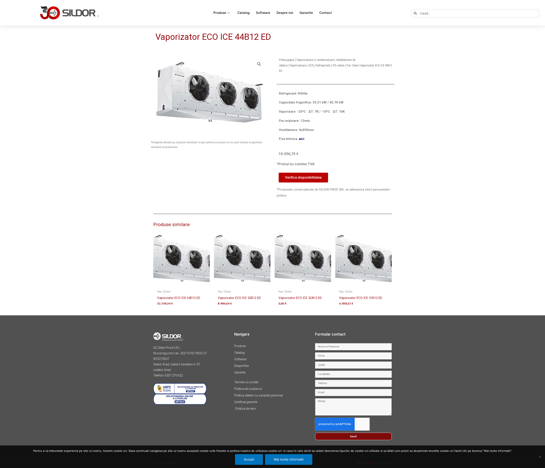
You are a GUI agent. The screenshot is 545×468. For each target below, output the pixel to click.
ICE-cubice (338, 65)
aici (301, 139)
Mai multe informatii (289, 459)
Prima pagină (286, 60)
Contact (325, 13)
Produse (219, 13)
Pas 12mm (352, 65)
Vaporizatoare (298, 65)
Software (263, 13)
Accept (249, 459)
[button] (259, 64)
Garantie (306, 13)
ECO (311, 65)
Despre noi (285, 13)
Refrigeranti (323, 65)
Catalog (243, 13)
